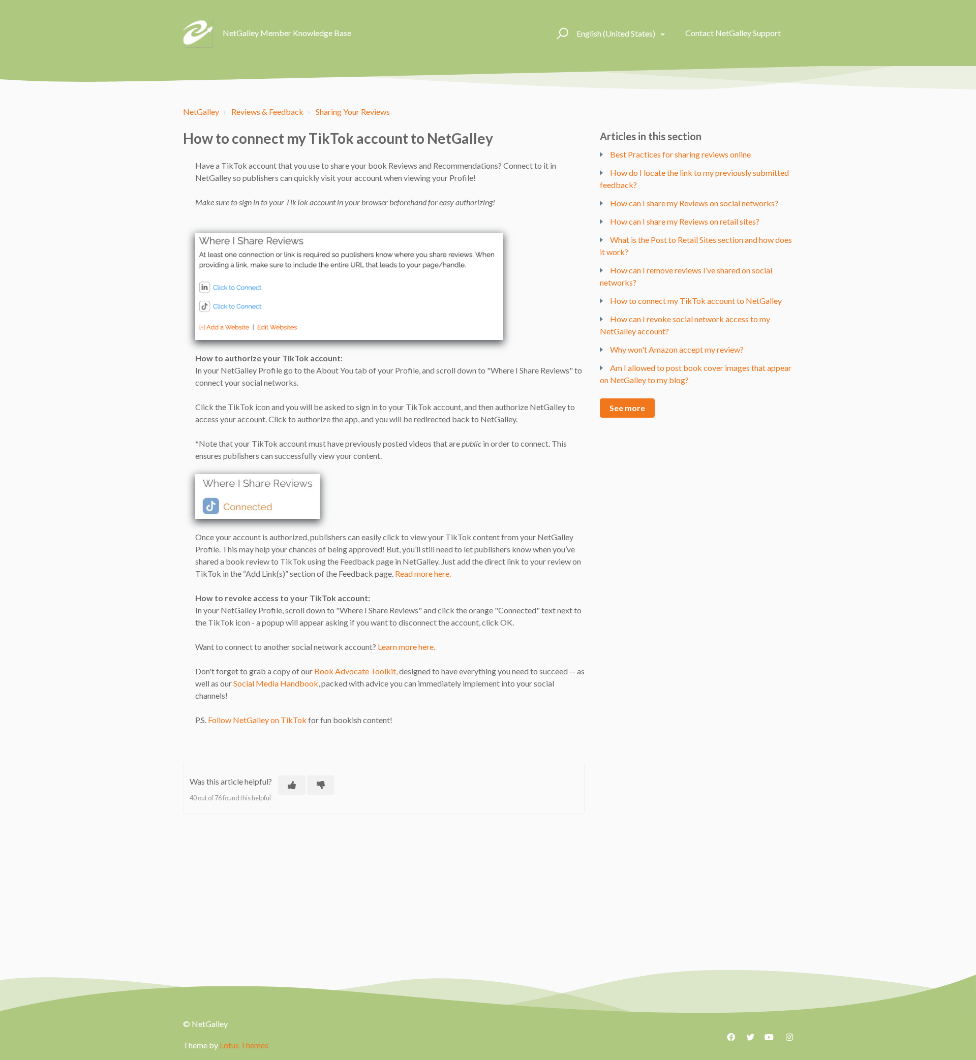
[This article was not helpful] (320, 785)
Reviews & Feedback (267, 111)
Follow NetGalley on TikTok (257, 720)
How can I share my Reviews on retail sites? (684, 221)
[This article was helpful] (292, 785)
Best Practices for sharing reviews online (680, 154)
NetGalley (201, 111)
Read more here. (423, 573)
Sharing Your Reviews (353, 111)
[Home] (198, 33)
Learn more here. (406, 646)
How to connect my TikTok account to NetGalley (696, 300)
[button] (561, 33)
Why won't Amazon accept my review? (677, 349)
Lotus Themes (244, 1045)
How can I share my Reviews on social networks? (694, 203)
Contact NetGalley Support (733, 33)
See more (627, 408)
